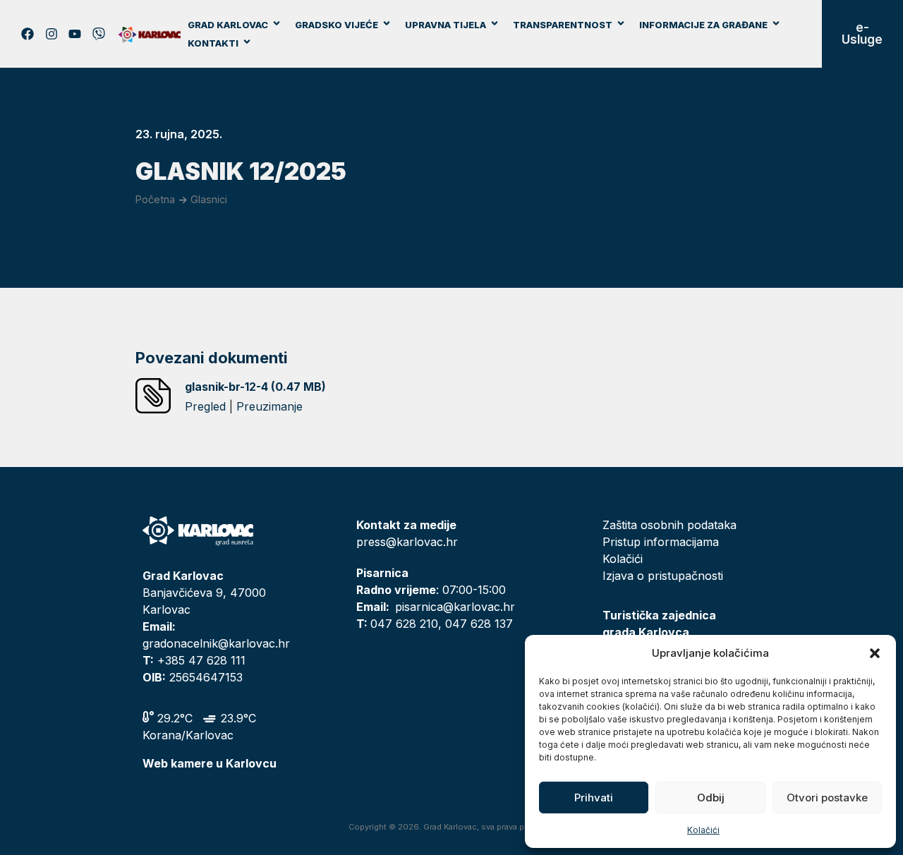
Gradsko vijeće (336, 24)
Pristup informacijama (660, 542)
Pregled (205, 406)
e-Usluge (862, 33)
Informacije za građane (703, 24)
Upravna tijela (445, 24)
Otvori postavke (827, 797)
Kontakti (213, 43)
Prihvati (593, 797)
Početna (155, 199)
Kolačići (703, 830)
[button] (875, 653)
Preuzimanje (269, 406)
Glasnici (208, 199)
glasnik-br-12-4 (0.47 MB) (255, 387)
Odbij (711, 797)
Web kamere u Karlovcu (210, 763)
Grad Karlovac (228, 24)
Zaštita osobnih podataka (669, 525)
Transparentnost (562, 24)
